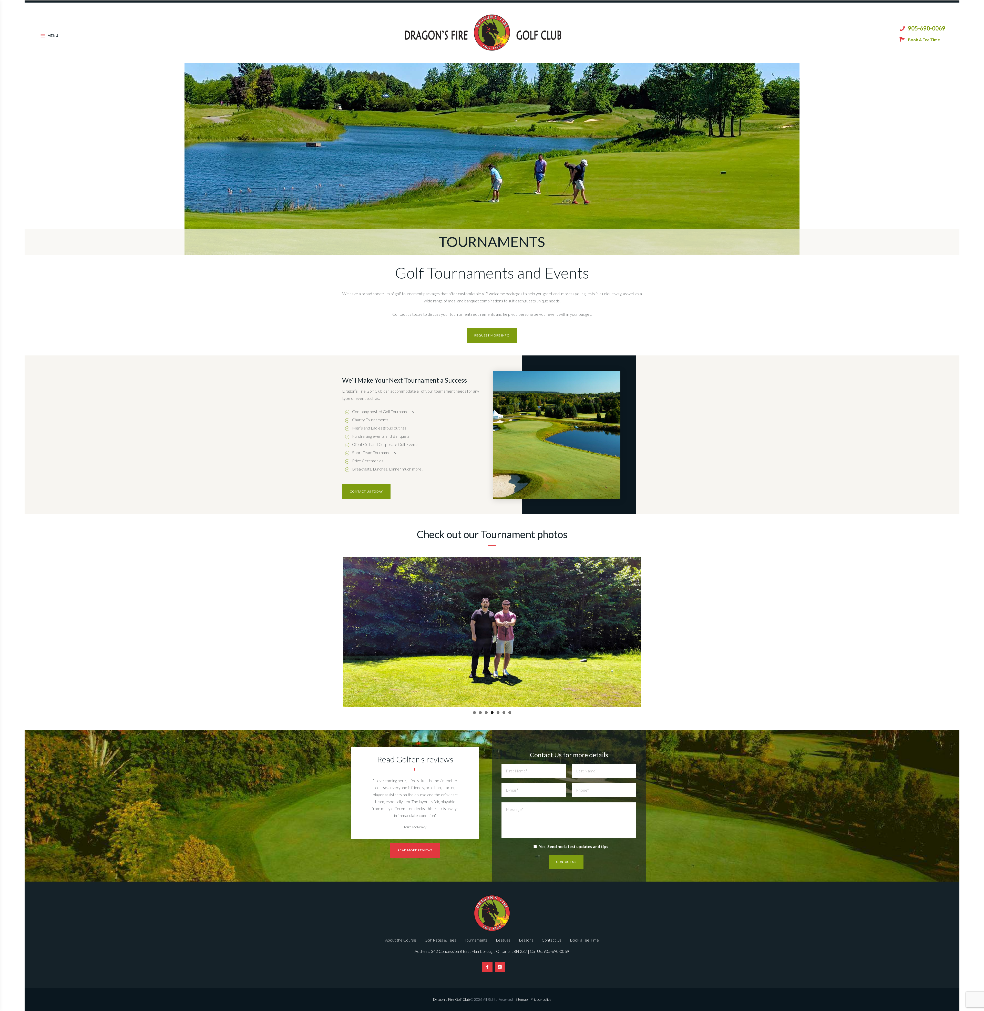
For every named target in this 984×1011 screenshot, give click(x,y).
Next (648, 632)
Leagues (503, 939)
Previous (335, 632)
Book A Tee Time (924, 39)
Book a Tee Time (584, 939)
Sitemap (522, 999)
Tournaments (476, 939)
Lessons (526, 939)
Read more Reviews (415, 850)
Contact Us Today (366, 491)
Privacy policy (540, 999)
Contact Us (551, 939)
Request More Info (492, 335)
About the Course (400, 939)
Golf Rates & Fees (440, 939)
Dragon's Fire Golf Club (451, 999)
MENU (52, 35)
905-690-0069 (926, 28)
